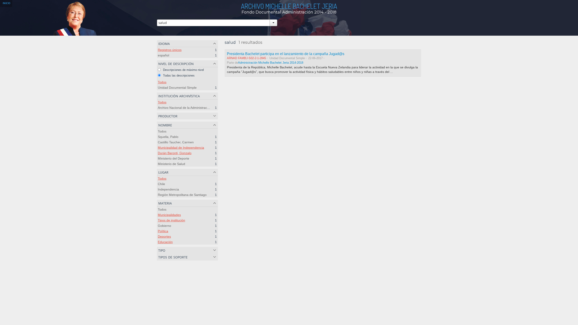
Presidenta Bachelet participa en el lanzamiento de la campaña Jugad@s (285, 54)
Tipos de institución (171, 220)
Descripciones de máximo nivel (183, 70)
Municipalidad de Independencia (181, 147)
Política (163, 231)
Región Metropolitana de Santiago (182, 195)
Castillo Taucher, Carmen (176, 142)
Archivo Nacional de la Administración (184, 107)
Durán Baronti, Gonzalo (174, 153)
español (163, 55)
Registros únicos (170, 50)
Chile (161, 184)
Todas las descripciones (178, 75)
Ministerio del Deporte (173, 158)
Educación (165, 242)
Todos (162, 82)
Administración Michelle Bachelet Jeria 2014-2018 (270, 62)
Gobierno (164, 226)
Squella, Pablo (168, 137)
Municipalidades (169, 215)
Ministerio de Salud (171, 164)
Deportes (164, 236)
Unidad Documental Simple (177, 87)
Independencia (168, 189)
